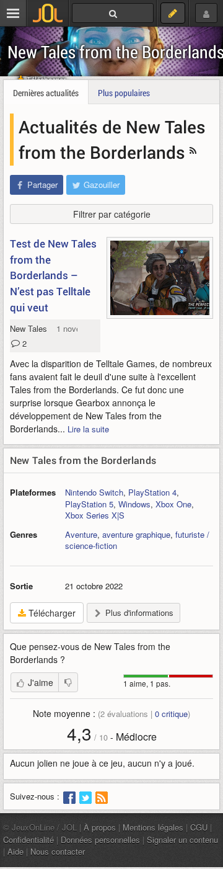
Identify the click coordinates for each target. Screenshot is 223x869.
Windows (134, 504)
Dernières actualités (46, 93)
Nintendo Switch (94, 492)
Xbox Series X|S (95, 515)
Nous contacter (57, 851)
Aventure (81, 534)
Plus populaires (124, 93)
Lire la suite (88, 429)
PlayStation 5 (89, 504)
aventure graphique (136, 534)
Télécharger (51, 613)
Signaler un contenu (182, 839)
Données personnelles (100, 839)
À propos (100, 827)
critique (171, 714)
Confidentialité (28, 839)
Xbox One (173, 504)
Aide (15, 851)
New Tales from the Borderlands (83, 459)
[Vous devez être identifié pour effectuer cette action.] (68, 682)
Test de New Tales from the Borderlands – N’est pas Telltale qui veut (53, 275)
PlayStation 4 (152, 492)
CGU (199, 827)
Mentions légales (153, 827)
